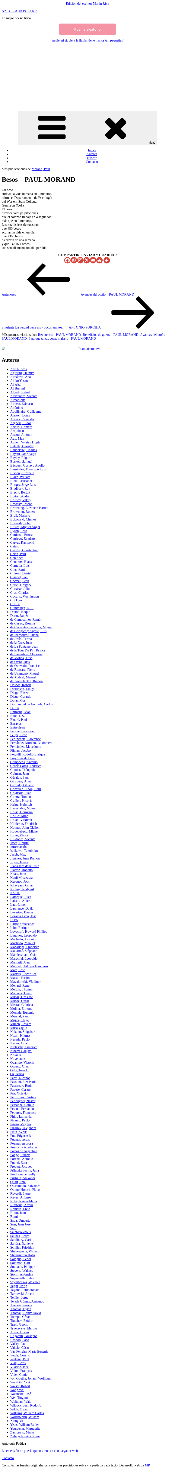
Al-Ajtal (15, 384)
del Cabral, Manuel (23, 677)
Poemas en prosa (21, 1143)
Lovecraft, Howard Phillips (28, 931)
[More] (107, 260)
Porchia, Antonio (21, 1159)
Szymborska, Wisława (25, 1282)
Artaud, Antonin (21, 434)
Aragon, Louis (20, 415)
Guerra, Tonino (20, 796)
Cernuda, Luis (19, 565)
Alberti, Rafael (20, 392)
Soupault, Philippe (22, 1266)
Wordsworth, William (24, 1417)
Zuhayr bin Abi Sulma (25, 1436)
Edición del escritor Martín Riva (87, 3)
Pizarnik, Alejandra (23, 1128)
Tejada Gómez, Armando (27, 1301)
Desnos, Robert (20, 685)
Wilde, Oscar (19, 1409)
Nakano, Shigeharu (23, 1031)
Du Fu (14, 708)
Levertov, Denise (21, 912)
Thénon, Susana (21, 1305)
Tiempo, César (20, 1317)
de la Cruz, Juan (21, 642)
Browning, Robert (22, 511)
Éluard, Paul (18, 719)
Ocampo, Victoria (22, 1062)
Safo (13, 1228)
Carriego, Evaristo (22, 538)
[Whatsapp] (74, 260)
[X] (86, 260)
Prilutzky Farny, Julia (24, 1170)
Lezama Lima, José (23, 916)
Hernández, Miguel (23, 808)
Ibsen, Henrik (19, 843)
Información (18, 847)
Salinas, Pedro (19, 1236)
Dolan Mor (17, 700)
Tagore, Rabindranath (24, 1290)
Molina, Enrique (21, 1008)
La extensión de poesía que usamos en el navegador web (40, 1451)
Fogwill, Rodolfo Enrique (27, 754)
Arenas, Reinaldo (22, 419)
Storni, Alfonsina (21, 1274)
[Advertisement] (87, 76)
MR (147, 1465)
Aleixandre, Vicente (23, 396)
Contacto (92, 162)
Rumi (14, 1216)
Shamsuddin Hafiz (22, 1255)
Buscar (91, 158)
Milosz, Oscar (19, 1001)
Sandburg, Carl (20, 1240)
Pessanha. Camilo (22, 1105)
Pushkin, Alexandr (22, 1178)
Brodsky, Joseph (21, 504)
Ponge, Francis (20, 1155)
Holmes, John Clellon (24, 827)
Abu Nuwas (18, 369)
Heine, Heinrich (21, 804)
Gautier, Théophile (22, 770)
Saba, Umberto (20, 1220)
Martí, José (17, 970)
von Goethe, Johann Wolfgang (30, 1378)
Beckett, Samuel (21, 461)
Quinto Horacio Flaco (25, 1189)
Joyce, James (19, 862)
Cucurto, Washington (24, 596)
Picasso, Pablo (20, 1120)
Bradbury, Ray (20, 488)
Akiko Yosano (19, 380)
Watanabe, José (20, 1394)
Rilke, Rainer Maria (23, 1201)
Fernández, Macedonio (25, 746)
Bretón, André (19, 496)
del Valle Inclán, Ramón (26, 681)
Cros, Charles (19, 592)
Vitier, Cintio (19, 1374)
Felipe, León (18, 735)
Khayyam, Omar (21, 885)
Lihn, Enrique (19, 927)
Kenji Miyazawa (21, 877)
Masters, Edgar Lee (23, 974)
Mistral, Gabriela (21, 1005)
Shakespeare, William (24, 1251)
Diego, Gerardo (20, 696)
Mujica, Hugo (19, 1020)
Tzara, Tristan (19, 1332)
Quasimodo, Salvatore (25, 1186)
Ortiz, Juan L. (19, 1070)
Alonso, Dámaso (21, 404)
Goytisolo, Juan (20, 793)
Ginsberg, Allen (21, 781)
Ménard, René (19, 985)
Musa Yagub (18, 1028)
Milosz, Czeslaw (21, 997)
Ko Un (15, 893)
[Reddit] (99, 260)
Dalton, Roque (20, 612)
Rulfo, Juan (18, 1213)
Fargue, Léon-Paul (22, 731)
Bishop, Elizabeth (22, 473)
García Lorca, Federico (25, 766)
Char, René (17, 569)
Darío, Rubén (19, 615)
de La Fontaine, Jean (24, 646)
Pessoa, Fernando (22, 1109)
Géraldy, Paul (19, 777)
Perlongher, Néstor (22, 1101)
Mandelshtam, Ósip (23, 954)
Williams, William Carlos (27, 1413)
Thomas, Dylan (20, 1309)
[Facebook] (67, 260)
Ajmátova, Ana (20, 377)
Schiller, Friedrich (22, 1247)
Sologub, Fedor (20, 1259)
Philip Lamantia (21, 1116)
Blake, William (20, 477)
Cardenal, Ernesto (22, 535)
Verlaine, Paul (19, 1359)
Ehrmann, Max (20, 712)
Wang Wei (17, 1390)
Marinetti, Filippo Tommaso (29, 966)
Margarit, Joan (20, 962)
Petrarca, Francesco (23, 1112)
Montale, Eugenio (22, 1012)
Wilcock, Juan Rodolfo (25, 1405)
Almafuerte (17, 400)
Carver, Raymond (22, 542)
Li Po (14, 920)
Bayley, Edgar (19, 457)
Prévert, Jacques (21, 1166)
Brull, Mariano (20, 515)
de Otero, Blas (20, 662)
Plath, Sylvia (18, 1132)
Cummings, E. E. (22, 608)
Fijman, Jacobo (20, 750)
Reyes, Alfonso (20, 1197)
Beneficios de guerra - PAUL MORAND (111, 334)
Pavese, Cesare (20, 1089)
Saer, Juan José (20, 1224)
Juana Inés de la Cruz (24, 866)
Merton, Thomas (21, 989)
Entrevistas (17, 727)
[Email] (93, 260)
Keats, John (18, 874)
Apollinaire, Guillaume (25, 411)
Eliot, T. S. (17, 716)
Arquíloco (17, 431)
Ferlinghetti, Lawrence (25, 739)
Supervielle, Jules (22, 1278)
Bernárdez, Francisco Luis (28, 469)
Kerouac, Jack (19, 881)
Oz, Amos (17, 1074)
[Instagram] (80, 260)
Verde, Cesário (20, 1355)
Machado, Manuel (22, 943)
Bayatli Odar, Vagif (23, 454)
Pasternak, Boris (21, 1085)
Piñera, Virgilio (20, 1124)
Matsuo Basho (20, 978)
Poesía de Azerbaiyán (24, 1147)
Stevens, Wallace (21, 1270)
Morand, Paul (41, 169)
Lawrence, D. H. (21, 908)
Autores (91, 154)
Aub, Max (17, 438)
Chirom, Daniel (20, 573)
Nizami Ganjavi (21, 1051)
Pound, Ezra (18, 1162)
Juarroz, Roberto (21, 870)
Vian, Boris (18, 1363)
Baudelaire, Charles (23, 450)
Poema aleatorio (87, 29)
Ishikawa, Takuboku (24, 850)
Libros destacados (22, 924)
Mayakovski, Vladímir (25, 981)
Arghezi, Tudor (20, 423)
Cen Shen (16, 558)
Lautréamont (18, 904)
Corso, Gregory (20, 585)
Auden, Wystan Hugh (25, 442)
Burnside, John (20, 523)
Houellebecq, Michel (24, 831)
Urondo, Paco (19, 1340)
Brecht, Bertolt (20, 492)
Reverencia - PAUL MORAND (59, 334)
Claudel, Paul (19, 577)
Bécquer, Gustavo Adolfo (27, 465)
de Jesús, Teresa (21, 639)
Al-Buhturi (17, 388)
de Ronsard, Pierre (22, 669)
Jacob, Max (18, 854)
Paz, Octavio (19, 1093)
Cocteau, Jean (19, 581)
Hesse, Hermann (21, 812)
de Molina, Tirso (21, 658)
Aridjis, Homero (21, 427)
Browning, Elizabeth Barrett (29, 508)
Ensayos (16, 723)
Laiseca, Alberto (21, 901)
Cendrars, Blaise (21, 562)
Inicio (92, 150)
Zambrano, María (22, 1432)
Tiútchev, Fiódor (21, 1320)
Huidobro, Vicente (22, 839)
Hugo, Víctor (19, 835)
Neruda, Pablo (20, 1039)
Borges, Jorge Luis (23, 484)
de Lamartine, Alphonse (26, 654)
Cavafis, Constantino (24, 550)
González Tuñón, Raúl (25, 789)
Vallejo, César (19, 1347)
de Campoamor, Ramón (26, 619)
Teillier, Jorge (19, 1297)
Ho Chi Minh (19, 816)
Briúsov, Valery (20, 500)
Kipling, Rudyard (22, 889)
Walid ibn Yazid (21, 1382)
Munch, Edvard (20, 1024)
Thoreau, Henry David (25, 1313)
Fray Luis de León (22, 758)
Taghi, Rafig (18, 1286)
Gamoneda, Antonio (24, 762)
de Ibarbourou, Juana (24, 635)
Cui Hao (16, 600)
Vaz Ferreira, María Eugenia (29, 1351)
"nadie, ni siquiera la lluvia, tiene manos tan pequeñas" (87, 40)
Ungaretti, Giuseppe (23, 1336)
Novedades (17, 1058)
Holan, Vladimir (21, 820)
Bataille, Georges (22, 446)
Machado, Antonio (22, 939)
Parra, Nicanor (20, 1078)
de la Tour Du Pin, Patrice (27, 650)
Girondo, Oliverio (22, 785)
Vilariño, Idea (19, 1367)
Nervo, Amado (20, 1043)
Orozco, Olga (19, 1066)
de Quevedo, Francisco (25, 666)
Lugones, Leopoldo (23, 935)
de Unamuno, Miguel (24, 673)
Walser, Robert (20, 1386)
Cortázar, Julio (20, 588)
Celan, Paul (18, 554)
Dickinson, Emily (22, 689)
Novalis (15, 1055)
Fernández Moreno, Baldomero (31, 743)
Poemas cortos (20, 1139)
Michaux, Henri (21, 993)
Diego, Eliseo (19, 692)
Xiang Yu (16, 1421)
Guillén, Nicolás (21, 800)
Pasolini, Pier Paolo (23, 1082)
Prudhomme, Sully (22, 1174)
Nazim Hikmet (20, 1035)
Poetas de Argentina (23, 1151)
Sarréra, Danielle (21, 1243)
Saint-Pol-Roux (20, 1232)
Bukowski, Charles (23, 519)
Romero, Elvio (20, 1209)
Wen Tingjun (19, 1397)
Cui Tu (15, 604)
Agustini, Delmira (22, 373)
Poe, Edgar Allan (21, 1135)
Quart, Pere (18, 1182)
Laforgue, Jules (20, 897)
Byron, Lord (18, 531)
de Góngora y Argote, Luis (28, 631)
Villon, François (21, 1370)
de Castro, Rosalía (22, 623)
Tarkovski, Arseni (22, 1293)
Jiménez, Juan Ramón (25, 858)
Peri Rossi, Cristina (23, 1097)
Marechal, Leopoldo (24, 958)
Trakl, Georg (19, 1324)
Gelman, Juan (19, 773)
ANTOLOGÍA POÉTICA (20, 11)
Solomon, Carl (20, 1263)
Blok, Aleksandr (21, 481)
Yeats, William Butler (24, 1424)
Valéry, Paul (18, 1344)
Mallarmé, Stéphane (23, 951)
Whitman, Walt (20, 1401)
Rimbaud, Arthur (21, 1205)
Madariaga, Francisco (24, 947)
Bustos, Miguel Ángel (25, 527)
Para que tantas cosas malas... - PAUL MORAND (62, 338)
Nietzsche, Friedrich (23, 1047)
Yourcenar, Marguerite (25, 1428)
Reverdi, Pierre (20, 1193)
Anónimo (16, 407)
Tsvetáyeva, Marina (23, 1328)
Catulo (14, 546)
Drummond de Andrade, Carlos (31, 704)
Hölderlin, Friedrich (23, 823)
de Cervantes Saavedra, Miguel (31, 627)
